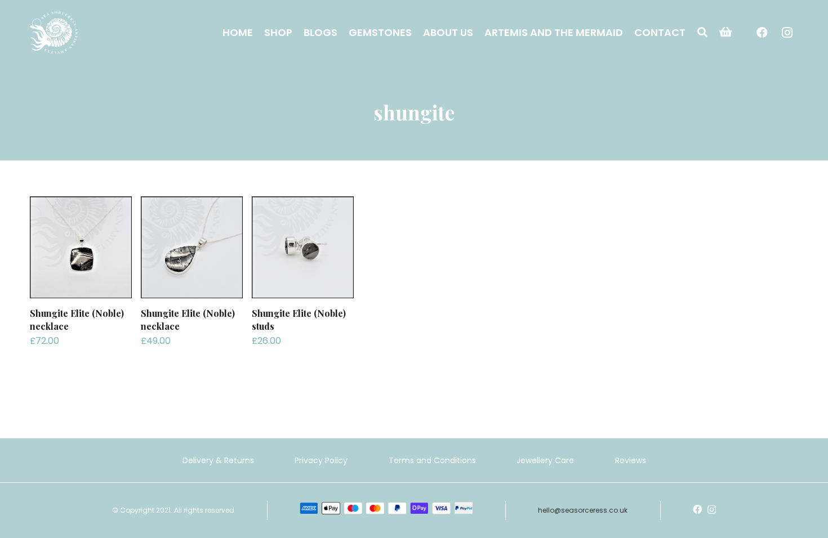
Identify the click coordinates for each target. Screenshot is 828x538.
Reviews (630, 460)
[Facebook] (762, 32)
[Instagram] (787, 32)
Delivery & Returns (218, 460)
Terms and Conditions (432, 460)
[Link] (54, 32)
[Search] (702, 32)
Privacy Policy (321, 460)
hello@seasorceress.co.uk (582, 510)
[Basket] (726, 32)
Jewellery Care (545, 460)
